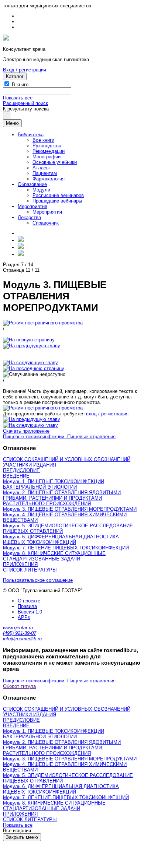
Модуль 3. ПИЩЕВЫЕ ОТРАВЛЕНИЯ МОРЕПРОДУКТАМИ (70, 509)
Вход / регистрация (24, 70)
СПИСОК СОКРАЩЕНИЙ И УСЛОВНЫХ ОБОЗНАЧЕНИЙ (66, 459)
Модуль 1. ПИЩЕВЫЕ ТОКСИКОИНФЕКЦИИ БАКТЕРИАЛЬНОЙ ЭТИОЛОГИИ (53, 484)
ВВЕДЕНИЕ (16, 476)
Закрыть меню (22, 837)
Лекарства (29, 217)
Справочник (45, 223)
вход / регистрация (107, 413)
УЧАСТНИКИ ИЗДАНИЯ (29, 465)
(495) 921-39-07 (19, 633)
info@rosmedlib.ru (22, 638)
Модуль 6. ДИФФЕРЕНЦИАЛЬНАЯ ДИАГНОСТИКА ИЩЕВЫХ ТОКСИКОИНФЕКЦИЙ (61, 539)
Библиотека (31, 134)
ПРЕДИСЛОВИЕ (21, 470)
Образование (32, 184)
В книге (20, 84)
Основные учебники (54, 162)
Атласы (40, 167)
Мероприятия (32, 206)
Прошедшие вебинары (57, 201)
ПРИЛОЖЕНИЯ (20, 564)
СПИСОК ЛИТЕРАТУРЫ (30, 570)
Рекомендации (48, 151)
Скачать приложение (26, 431)
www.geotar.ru (18, 627)
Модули (41, 190)
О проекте (29, 601)
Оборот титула (19, 686)
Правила (27, 606)
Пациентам (44, 173)
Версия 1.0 (30, 612)
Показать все (17, 98)
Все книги (43, 140)
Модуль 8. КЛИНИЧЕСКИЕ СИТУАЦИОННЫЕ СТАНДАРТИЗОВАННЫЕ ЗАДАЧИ (54, 556)
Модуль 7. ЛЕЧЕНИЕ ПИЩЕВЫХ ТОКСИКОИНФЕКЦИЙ (66, 548)
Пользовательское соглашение (38, 580)
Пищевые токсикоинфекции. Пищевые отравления (59, 436)
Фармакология (48, 179)
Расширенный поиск (25, 103)
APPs (24, 617)
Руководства (46, 145)
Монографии (46, 156)
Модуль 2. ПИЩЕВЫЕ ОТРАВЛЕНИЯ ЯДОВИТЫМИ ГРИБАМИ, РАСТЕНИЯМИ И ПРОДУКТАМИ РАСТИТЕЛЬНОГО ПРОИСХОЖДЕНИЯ (62, 498)
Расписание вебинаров (58, 195)
